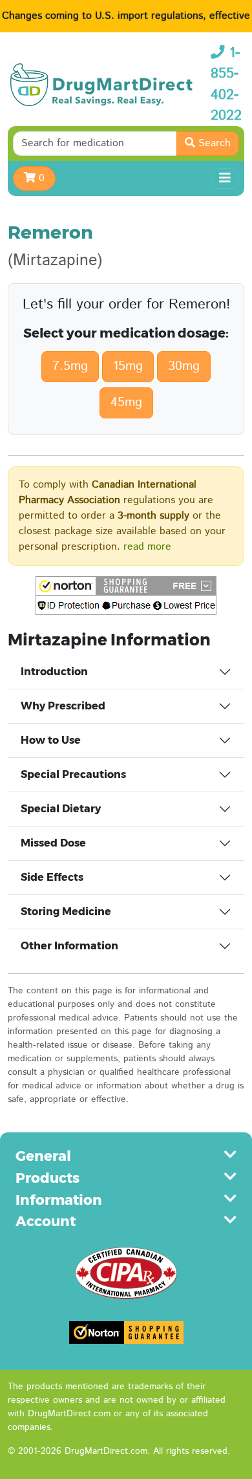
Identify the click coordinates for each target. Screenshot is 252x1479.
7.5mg (70, 366)
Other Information (69, 946)
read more (147, 546)
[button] (126, 595)
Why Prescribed (63, 706)
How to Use (51, 740)
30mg (184, 366)
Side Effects (52, 877)
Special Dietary (61, 809)
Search (213, 143)
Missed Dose (53, 843)
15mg (128, 366)
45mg (126, 402)
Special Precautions (73, 774)
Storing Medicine (66, 911)
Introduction (54, 671)
